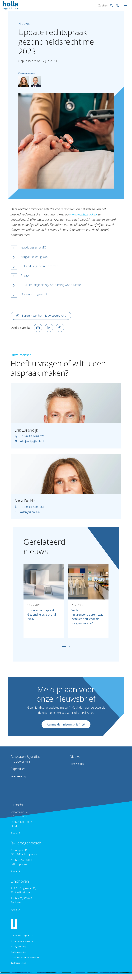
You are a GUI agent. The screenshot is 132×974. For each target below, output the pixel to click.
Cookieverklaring (18, 952)
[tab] (64, 646)
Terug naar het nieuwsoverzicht (44, 315)
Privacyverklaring (18, 946)
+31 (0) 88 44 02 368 (32, 507)
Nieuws (75, 756)
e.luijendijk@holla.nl (32, 441)
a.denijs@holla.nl (30, 512)
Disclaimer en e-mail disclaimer (25, 957)
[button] (66, 248)
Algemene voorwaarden (22, 941)
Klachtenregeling (18, 963)
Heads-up (77, 764)
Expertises (18, 769)
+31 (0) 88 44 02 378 (32, 436)
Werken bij (18, 776)
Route (14, 833)
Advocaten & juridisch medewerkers (26, 759)
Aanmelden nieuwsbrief (63, 724)
